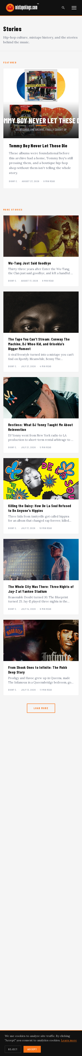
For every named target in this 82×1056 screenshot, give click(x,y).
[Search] (63, 7)
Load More (41, 708)
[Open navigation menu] (74, 8)
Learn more (69, 1040)
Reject (13, 1049)
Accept (32, 1049)
